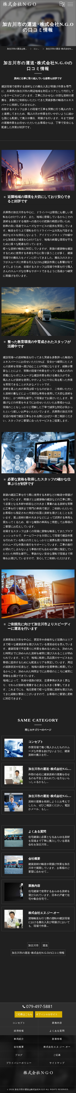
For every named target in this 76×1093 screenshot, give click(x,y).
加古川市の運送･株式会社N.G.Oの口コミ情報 (38, 952)
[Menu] (70, 4)
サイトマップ (57, 1062)
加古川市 (33, 945)
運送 (45, 945)
